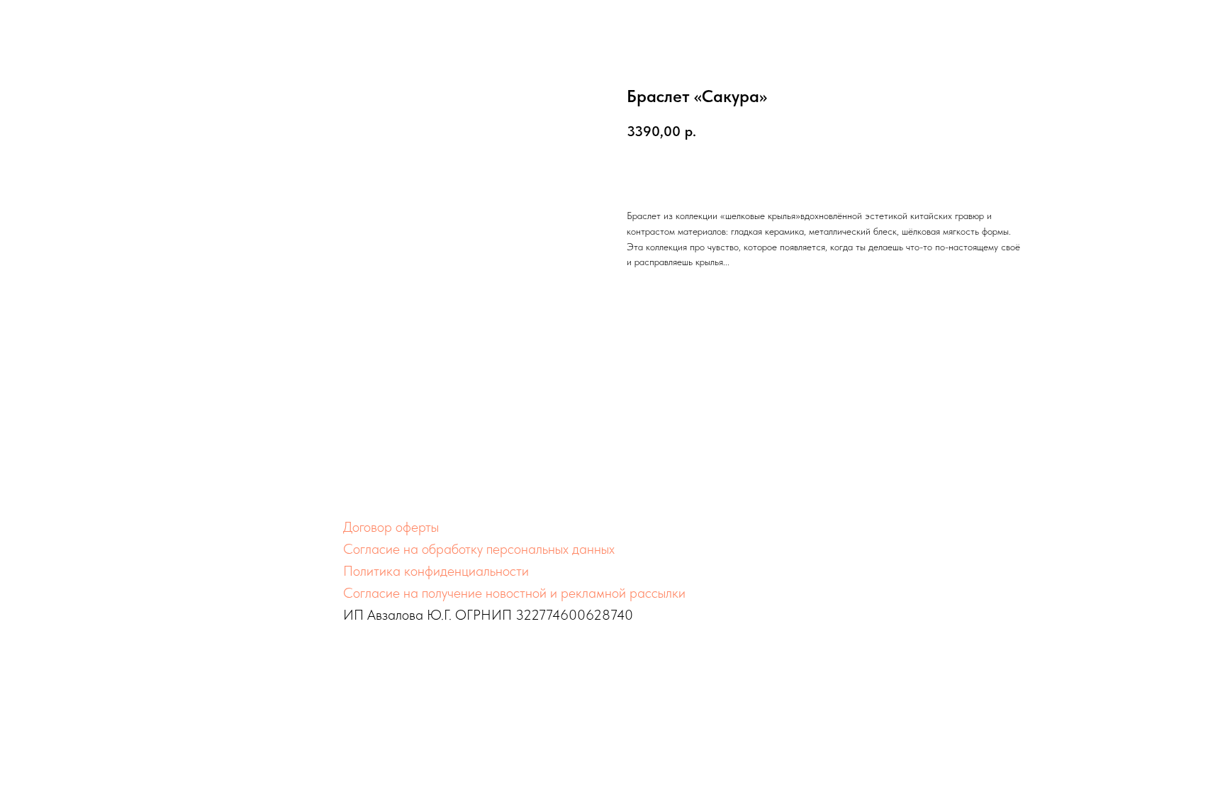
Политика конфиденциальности (436, 570)
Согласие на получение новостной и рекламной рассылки (514, 592)
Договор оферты (391, 526)
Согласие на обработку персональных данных (479, 548)
